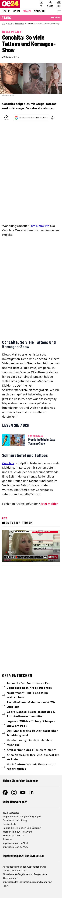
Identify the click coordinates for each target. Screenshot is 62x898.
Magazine (39, 11)
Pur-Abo (7, 839)
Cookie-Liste (9, 824)
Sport (16, 11)
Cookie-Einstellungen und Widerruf (22, 828)
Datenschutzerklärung (15, 820)
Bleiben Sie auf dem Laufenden (20, 781)
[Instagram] (14, 792)
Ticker (5, 11)
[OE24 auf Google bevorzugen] (53, 118)
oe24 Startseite (11, 813)
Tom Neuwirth (39, 226)
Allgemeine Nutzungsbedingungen (22, 817)
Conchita (8, 463)
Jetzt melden (50, 504)
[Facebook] (5, 792)
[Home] (3, 23)
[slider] (18, 557)
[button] (31, 546)
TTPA (5, 886)
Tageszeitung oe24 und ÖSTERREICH (23, 856)
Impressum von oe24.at (15, 843)
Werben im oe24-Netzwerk (17, 832)
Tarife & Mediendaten (14, 871)
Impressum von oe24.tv (15, 847)
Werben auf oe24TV (13, 836)
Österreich (19, 23)
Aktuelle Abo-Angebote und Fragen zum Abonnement (25, 876)
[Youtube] (22, 792)
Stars (27, 11)
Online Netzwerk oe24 (15, 802)
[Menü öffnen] (59, 11)
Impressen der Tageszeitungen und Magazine (27, 882)
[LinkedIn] (31, 792)
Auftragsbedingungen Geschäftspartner (24, 867)
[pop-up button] (49, 557)
